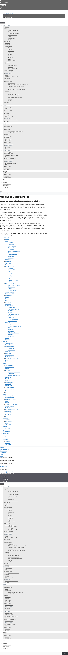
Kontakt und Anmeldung (13, 39)
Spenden (7, 103)
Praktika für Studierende (13, 111)
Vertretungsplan (8, 107)
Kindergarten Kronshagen (13, 33)
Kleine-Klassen (8, 46)
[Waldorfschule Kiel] (8, 13)
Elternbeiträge (8, 136)
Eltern (4, 123)
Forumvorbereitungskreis (13, 94)
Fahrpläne (7, 164)
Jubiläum (7, 176)
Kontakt (2, 8)
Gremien (7, 91)
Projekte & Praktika (12, 60)
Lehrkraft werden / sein (10, 108)
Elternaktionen (8, 139)
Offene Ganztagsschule (13, 68)
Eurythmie (10, 49)
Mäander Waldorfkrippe (13, 30)
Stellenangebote (11, 38)
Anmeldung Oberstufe (13, 132)
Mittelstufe (7, 43)
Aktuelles (5, 171)
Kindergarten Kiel (11, 31)
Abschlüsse (7, 62)
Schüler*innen (6, 150)
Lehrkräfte (5, 105)
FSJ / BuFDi (7, 168)
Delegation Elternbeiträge (13, 95)
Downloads (5, 187)
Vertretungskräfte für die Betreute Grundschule (18, 84)
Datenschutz (6, 479)
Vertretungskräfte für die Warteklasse (16, 86)
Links (1, 456)
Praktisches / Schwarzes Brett (11, 76)
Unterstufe (7, 41)
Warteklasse (10, 67)
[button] (1, 191)
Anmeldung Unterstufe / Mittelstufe (15, 131)
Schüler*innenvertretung (10, 158)
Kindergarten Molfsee (12, 35)
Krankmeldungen (9, 126)
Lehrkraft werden (11, 83)
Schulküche (10, 87)
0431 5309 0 (3, 466)
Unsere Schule (6, 25)
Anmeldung (7, 129)
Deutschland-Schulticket (10, 163)
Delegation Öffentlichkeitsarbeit (15, 97)
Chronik (7, 102)
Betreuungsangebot (9, 63)
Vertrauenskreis (8, 71)
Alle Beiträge (8, 177)
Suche (64, 653)
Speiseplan (5, 182)
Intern (4, 188)
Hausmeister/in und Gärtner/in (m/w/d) (16, 89)
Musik (9, 59)
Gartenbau (10, 57)
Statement (7, 79)
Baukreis (10, 99)
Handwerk (10, 54)
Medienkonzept (8, 73)
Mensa (6, 75)
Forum (9, 92)
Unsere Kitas (8, 17)
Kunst (9, 52)
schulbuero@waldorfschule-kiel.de (9, 472)
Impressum (5, 478)
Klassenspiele (11, 51)
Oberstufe (7, 44)
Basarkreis (10, 100)
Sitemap (5, 481)
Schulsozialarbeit (9, 70)
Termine (9, 36)
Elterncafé (7, 140)
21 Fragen (7, 78)
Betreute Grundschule (12, 65)
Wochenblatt (8, 142)
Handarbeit (10, 55)
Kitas (6, 28)
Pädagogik (7, 115)
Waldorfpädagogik (9, 47)
